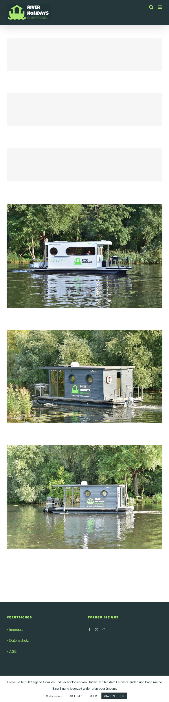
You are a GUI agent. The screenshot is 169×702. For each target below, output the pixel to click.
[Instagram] (103, 629)
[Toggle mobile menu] (160, 7)
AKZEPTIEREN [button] (114, 696)
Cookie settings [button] (54, 696)
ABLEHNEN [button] (76, 696)
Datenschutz (19, 640)
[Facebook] (90, 629)
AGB (13, 651)
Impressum (17, 629)
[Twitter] (96, 629)
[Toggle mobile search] (151, 7)
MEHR (93, 696)
